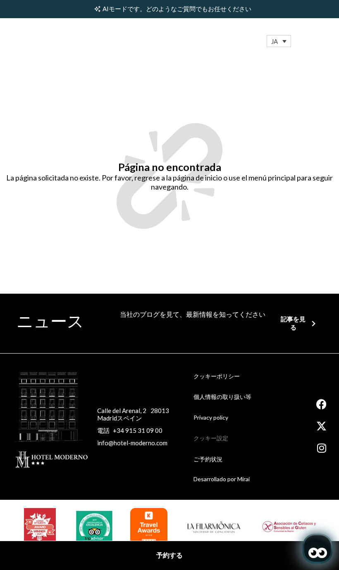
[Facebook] (321, 404)
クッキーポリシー (216, 376)
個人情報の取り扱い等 (222, 396)
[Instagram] (321, 448)
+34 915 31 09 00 (137, 430)
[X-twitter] (321, 426)
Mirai (243, 478)
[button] (279, 41)
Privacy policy (210, 417)
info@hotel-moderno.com (132, 442)
